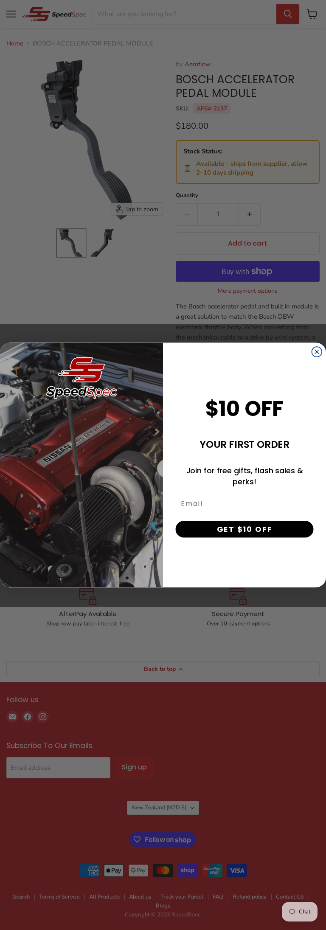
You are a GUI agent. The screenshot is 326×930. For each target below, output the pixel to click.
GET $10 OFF (245, 528)
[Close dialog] (317, 352)
